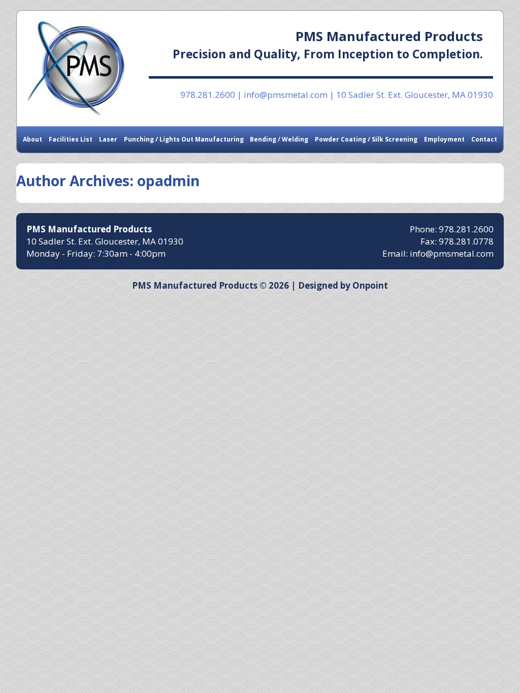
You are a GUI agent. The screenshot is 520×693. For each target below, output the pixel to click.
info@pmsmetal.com (286, 94)
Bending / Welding (279, 139)
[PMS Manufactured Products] (75, 68)
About (32, 139)
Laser (108, 139)
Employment (444, 139)
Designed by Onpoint (343, 285)
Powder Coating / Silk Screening (366, 139)
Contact (484, 139)
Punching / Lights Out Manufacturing (184, 139)
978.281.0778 (466, 241)
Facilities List (70, 139)
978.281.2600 (207, 94)
